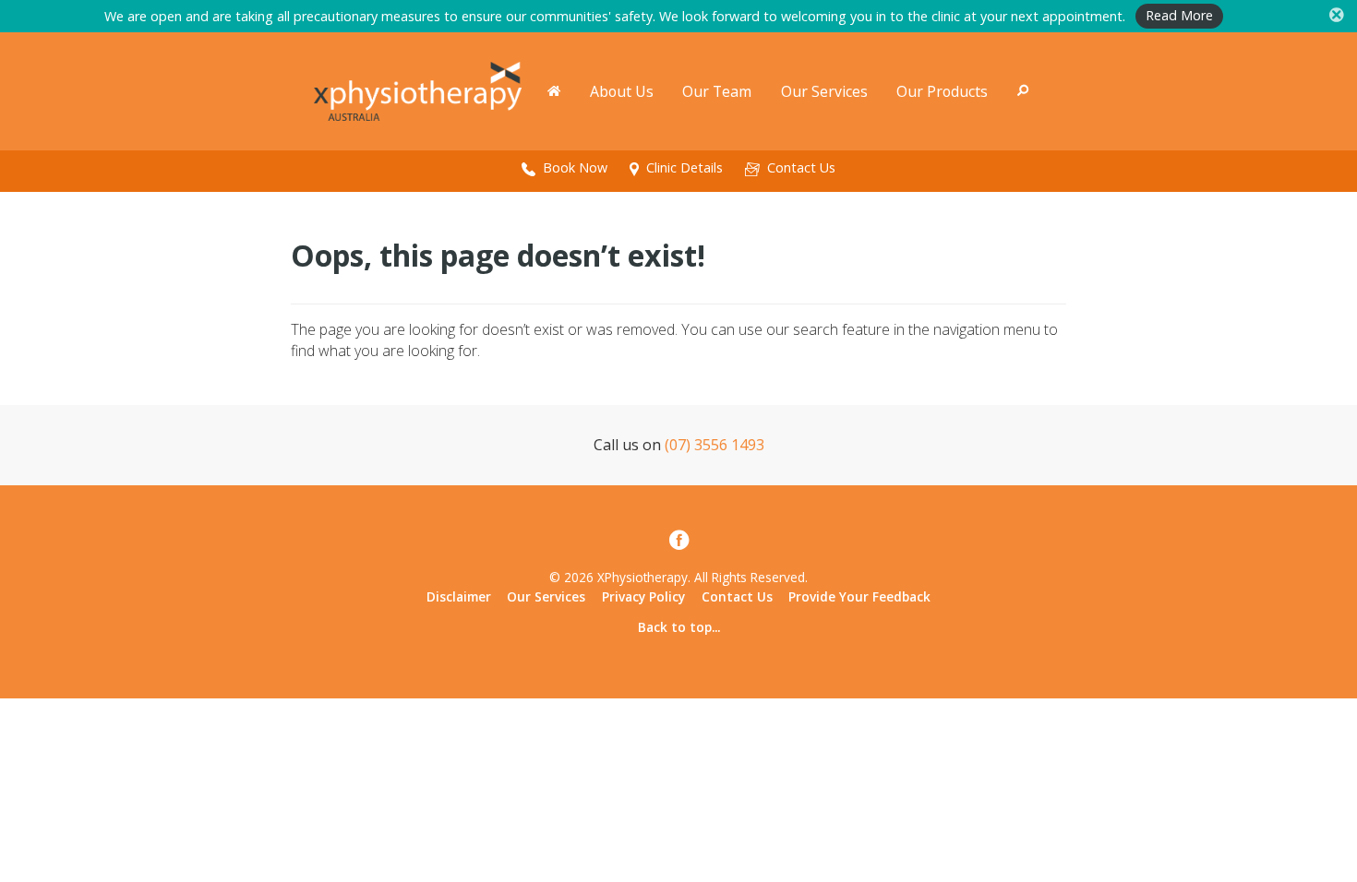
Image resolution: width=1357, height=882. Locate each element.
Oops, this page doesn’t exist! (498, 255)
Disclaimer (458, 596)
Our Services (824, 91)
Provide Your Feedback (859, 596)
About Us (622, 91)
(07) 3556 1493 (714, 445)
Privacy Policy (643, 596)
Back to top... (679, 627)
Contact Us (737, 596)
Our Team (716, 91)
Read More (1179, 15)
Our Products (942, 91)
